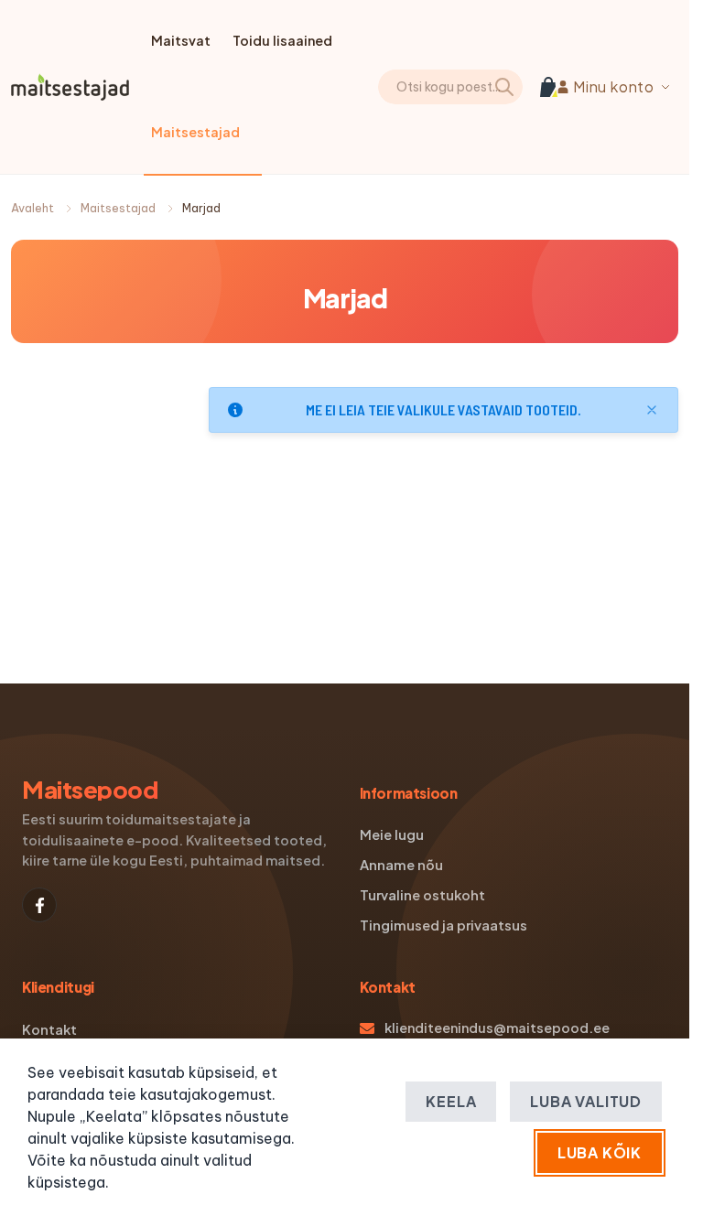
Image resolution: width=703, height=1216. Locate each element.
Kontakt (49, 1029)
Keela (451, 1101)
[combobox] (488, 87)
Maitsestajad (118, 208)
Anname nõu (401, 864)
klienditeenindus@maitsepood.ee (497, 1027)
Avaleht (32, 208)
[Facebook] (39, 905)
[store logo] (70, 87)
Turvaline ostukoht (422, 895)
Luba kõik (599, 1152)
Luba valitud (586, 1101)
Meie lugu (392, 834)
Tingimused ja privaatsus (443, 925)
